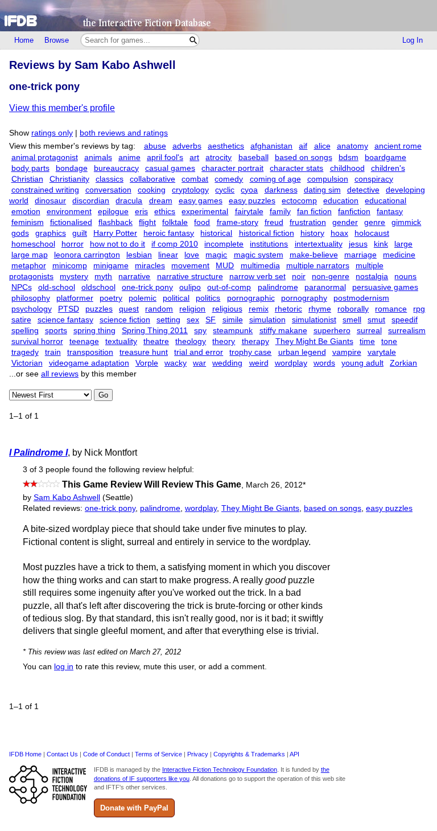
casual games (170, 168)
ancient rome (398, 146)
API (294, 754)
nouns (405, 276)
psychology (31, 309)
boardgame (385, 157)
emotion (25, 211)
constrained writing (45, 190)
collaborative (152, 179)
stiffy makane (283, 330)
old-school (56, 287)
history (312, 233)
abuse (155, 146)
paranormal (325, 287)
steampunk (233, 330)
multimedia (260, 265)
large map (29, 255)
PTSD (68, 309)
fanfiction (354, 211)
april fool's (165, 157)
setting (168, 320)
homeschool (33, 244)
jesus (358, 244)
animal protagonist (44, 157)
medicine (399, 255)
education (340, 201)
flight (147, 222)
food (202, 222)
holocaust (371, 233)
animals (98, 157)
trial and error (198, 352)
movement (190, 265)
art (194, 157)
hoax (339, 233)
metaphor (28, 265)
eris (141, 211)
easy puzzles (252, 201)
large (403, 244)
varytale (382, 352)
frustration (308, 222)
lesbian (139, 255)
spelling (25, 330)
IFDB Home (25, 754)
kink (381, 244)
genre (374, 222)
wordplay (291, 363)
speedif (404, 320)
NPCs (21, 287)
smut (376, 320)
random (159, 309)
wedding (227, 363)
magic (216, 255)
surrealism (407, 330)
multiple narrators (317, 265)
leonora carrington (87, 255)
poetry (111, 298)
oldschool (98, 287)
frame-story (237, 222)
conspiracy (373, 179)
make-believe (314, 255)
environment (69, 211)
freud (274, 222)
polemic (142, 298)
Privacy (197, 754)
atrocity (218, 157)
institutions (269, 244)
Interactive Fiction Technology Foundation (219, 769)
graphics (50, 233)
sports (56, 330)
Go (103, 395)
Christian (27, 179)
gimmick (406, 222)
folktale (175, 222)
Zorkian (403, 363)
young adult (362, 363)
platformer (74, 298)
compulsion (327, 179)
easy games (200, 201)
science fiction (125, 320)
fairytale (249, 211)
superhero (332, 330)
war (199, 363)
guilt (79, 233)
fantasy (390, 211)
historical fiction (266, 233)
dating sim (322, 190)
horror (72, 244)
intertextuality (319, 244)
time (367, 341)
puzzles (99, 309)
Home (24, 40)
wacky (175, 363)
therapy (255, 341)
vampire (346, 352)
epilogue (113, 211)
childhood (347, 168)
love (191, 255)
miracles (150, 265)
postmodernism (361, 298)
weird (259, 363)
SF (210, 320)
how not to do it (117, 244)
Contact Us (62, 754)
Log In (412, 40)
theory (223, 341)
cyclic (224, 190)
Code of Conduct (106, 754)
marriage (360, 255)
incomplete (224, 244)
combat (195, 179)
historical (216, 233)
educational (385, 201)
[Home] (218, 15)
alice (322, 146)
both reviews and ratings (124, 133)
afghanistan (271, 146)
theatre (156, 341)
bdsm (348, 157)
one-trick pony (147, 287)
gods (20, 233)
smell (352, 320)
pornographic (251, 298)
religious (227, 309)
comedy (229, 179)
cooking (152, 190)
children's (388, 168)
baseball (253, 157)
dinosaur (50, 201)
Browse (56, 40)
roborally (353, 309)
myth (103, 276)
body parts (30, 168)
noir (299, 276)
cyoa (249, 190)
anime (129, 157)
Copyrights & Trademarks (249, 754)
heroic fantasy (168, 233)
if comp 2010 (174, 244)
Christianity (69, 179)
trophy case (250, 352)
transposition (90, 352)
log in (63, 666)
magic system (258, 255)
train (53, 352)
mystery (74, 276)
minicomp (69, 265)
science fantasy (65, 320)
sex (193, 320)
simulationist (314, 320)
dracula (129, 201)
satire (21, 320)
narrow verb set (257, 276)
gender (345, 222)
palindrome (278, 287)
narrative (134, 276)
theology (190, 341)
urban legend (302, 352)
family (280, 211)
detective (363, 190)
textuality (121, 341)
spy (200, 330)
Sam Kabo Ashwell (67, 497)
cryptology (190, 190)
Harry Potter (115, 233)
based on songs (303, 157)
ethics (164, 211)
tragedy (25, 352)
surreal (369, 330)
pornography (304, 298)
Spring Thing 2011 (155, 330)
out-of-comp (229, 287)
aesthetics (226, 146)
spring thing (94, 330)
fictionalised (71, 222)
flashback (115, 222)
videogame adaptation (89, 363)
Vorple (146, 363)
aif (303, 146)
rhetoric (288, 309)
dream (160, 201)
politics (208, 298)
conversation (108, 190)
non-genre (330, 276)
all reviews (60, 374)
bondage (72, 168)
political (176, 298)
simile (232, 320)
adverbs (186, 146)
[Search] (193, 40)
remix (259, 309)
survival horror (37, 341)
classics (109, 179)
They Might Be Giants (314, 341)
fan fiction (314, 211)
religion (192, 309)
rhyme (319, 309)
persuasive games (385, 287)
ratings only (52, 133)
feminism (27, 222)
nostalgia (372, 276)
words (324, 363)
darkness (281, 190)
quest (129, 309)
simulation (267, 320)
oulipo (190, 287)
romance (391, 309)
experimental (205, 211)
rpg (419, 309)
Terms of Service (158, 754)
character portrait (232, 168)
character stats (296, 168)
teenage (84, 341)
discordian (90, 201)
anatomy (352, 146)
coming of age (275, 179)
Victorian (27, 363)
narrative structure (190, 276)
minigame (111, 265)
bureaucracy (116, 168)
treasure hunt (143, 352)
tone (389, 341)
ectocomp (299, 201)
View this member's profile (62, 108)
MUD (225, 265)
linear (168, 255)
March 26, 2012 (276, 485)
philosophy (30, 298)
